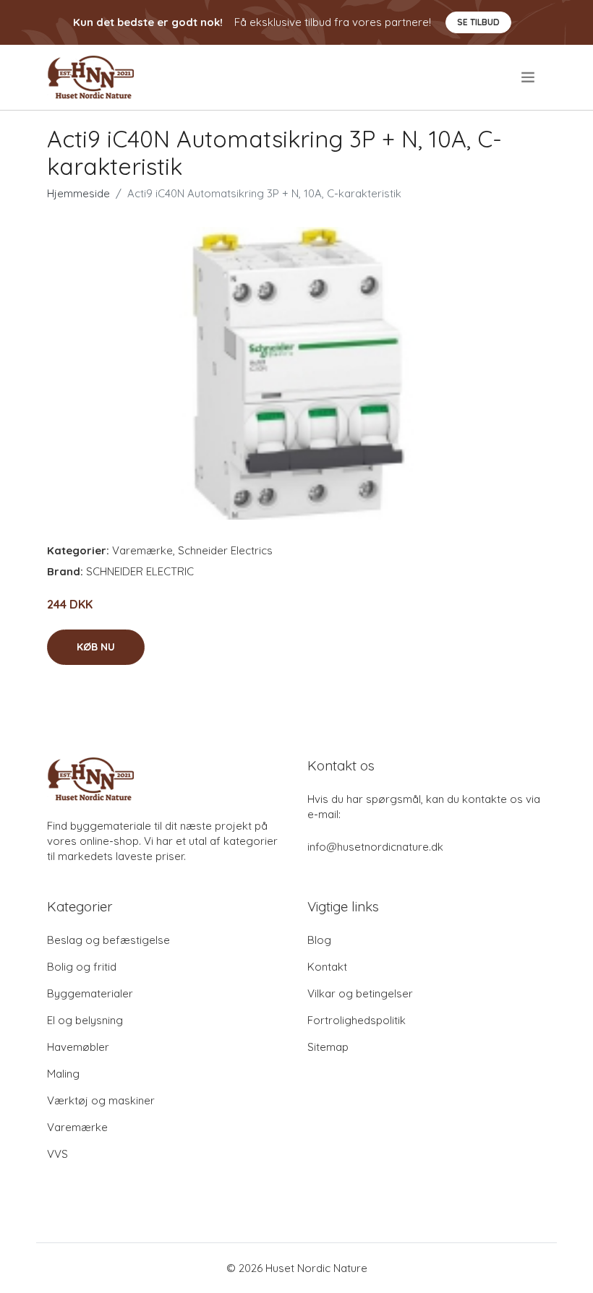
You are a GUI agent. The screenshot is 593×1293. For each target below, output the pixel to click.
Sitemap (328, 1047)
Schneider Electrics (225, 550)
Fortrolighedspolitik (356, 1020)
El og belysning (85, 1020)
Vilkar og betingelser (360, 993)
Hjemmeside (78, 193)
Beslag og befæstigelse (108, 940)
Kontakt (327, 967)
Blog (319, 940)
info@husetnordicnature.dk (375, 847)
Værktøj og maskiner (101, 1100)
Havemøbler (78, 1047)
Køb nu (96, 646)
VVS (57, 1154)
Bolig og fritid (81, 967)
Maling (63, 1074)
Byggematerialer (90, 993)
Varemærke (142, 550)
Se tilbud (478, 22)
